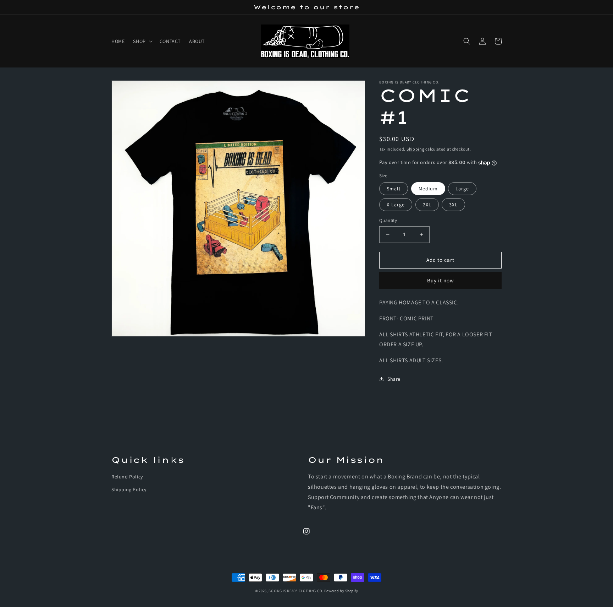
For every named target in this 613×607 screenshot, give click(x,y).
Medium (428, 188)
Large (462, 188)
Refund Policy (127, 476)
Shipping (416, 149)
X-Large (396, 204)
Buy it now (440, 280)
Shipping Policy (129, 489)
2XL (427, 204)
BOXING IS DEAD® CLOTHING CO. (296, 591)
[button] (142, 41)
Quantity (388, 220)
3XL (453, 204)
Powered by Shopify (341, 591)
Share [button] (394, 379)
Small (394, 188)
